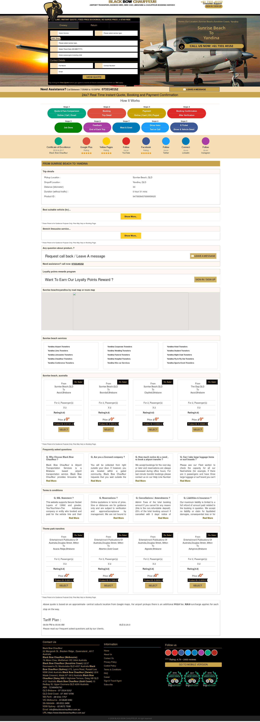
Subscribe (108, 684)
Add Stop (55, 38)
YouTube (126, 141)
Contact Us (109, 658)
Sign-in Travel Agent (113, 681)
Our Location (191, 21)
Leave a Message (196, 89)
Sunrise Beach (206, 21)
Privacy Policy (110, 662)
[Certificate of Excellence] (58, 141)
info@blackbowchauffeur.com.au (64, 709)
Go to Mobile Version (193, 664)
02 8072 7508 (64, 706)
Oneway (63, 25)
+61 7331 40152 (212, 2)
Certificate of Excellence (58, 147)
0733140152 (110, 89)
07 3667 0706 (67, 693)
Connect (186, 141)
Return (94, 25)
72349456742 (55, 687)
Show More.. (130, 216)
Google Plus (86, 141)
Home (181, 21)
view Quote (94, 77)
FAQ (106, 673)
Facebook (146, 141)
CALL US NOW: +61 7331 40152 (211, 46)
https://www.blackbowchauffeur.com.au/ (66, 712)
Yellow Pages (106, 141)
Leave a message (204, 256)
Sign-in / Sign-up (213, 6)
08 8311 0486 (63, 703)
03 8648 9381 (65, 700)
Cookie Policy (110, 666)
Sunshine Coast (221, 21)
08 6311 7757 (60, 697)
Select (63, 429)
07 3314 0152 (64, 690)
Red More (51, 480)
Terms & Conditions (112, 669)
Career (107, 677)
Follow (126, 147)
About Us (108, 654)
